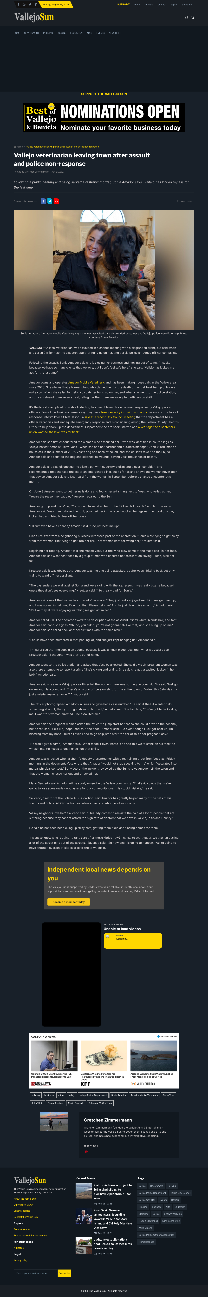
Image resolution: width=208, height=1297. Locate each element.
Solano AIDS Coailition (100, 1103)
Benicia (175, 1199)
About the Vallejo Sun (25, 1198)
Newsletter (116, 33)
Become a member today (69, 902)
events (163, 1199)
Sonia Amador (118, 1095)
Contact (162, 4)
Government (31, 33)
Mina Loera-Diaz (171, 1220)
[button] (54, 1063)
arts (168, 1206)
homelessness (146, 1241)
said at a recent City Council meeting (109, 417)
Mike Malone (145, 1227)
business (49, 1095)
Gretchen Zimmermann (37, 171)
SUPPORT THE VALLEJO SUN (104, 94)
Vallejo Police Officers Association (156, 1234)
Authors (149, 4)
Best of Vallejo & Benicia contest (30, 1235)
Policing (48, 33)
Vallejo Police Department (93, 1095)
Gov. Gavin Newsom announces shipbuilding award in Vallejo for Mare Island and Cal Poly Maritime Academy (113, 1219)
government (156, 1185)
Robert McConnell (148, 1220)
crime (61, 1095)
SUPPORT (123, 4)
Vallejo (72, 1095)
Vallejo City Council (180, 1192)
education (180, 1206)
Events (101, 33)
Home (17, 33)
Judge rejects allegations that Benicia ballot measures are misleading (113, 1244)
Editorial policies (22, 1211)
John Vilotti (37, 1103)
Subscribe (187, 4)
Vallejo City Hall (147, 1199)
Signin (174, 4)
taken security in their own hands (124, 412)
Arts (89, 33)
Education (76, 33)
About (137, 4)
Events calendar (22, 1229)
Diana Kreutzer (56, 1103)
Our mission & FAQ (23, 1204)
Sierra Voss (168, 1095)
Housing (61, 33)
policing (36, 1095)
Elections (143, 1213)
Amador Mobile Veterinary (86, 382)
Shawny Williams (173, 1213)
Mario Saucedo (76, 1103)
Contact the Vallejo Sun (26, 1217)
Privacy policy (21, 1260)
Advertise (19, 1248)
